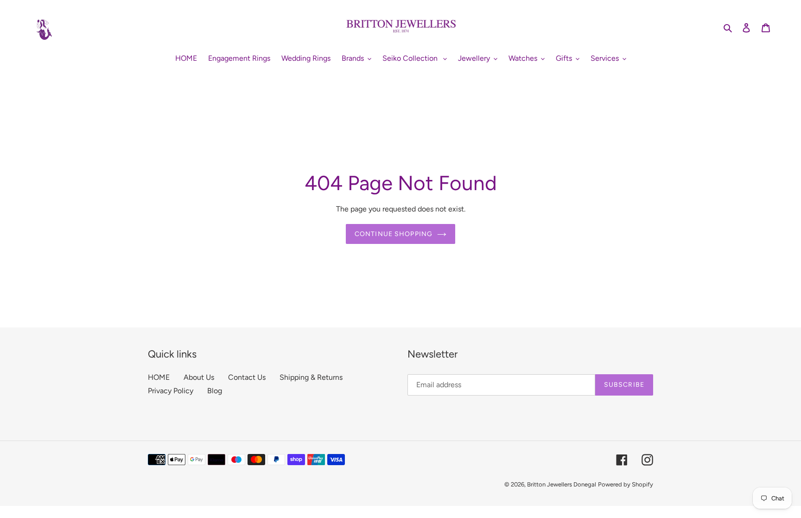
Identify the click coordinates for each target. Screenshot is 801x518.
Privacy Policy (170, 390)
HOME (159, 377)
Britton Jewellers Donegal (561, 484)
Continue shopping (393, 234)
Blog (214, 390)
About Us (199, 377)
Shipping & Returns (311, 377)
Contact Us (247, 377)
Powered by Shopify (625, 484)
